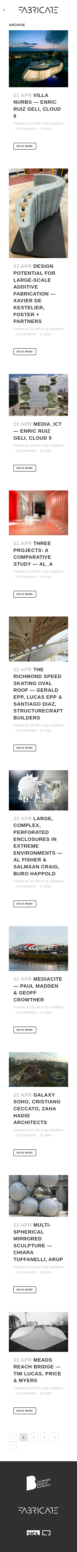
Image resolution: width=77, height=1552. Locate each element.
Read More (25, 146)
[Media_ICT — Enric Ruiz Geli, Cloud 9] (38, 395)
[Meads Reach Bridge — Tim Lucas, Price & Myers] (38, 1332)
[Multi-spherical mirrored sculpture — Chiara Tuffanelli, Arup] (38, 1196)
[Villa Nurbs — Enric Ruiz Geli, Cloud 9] (38, 58)
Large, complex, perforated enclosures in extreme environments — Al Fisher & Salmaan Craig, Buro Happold (37, 846)
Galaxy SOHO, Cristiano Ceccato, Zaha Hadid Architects (37, 1108)
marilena (56, 123)
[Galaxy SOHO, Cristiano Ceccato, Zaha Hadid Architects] (38, 1069)
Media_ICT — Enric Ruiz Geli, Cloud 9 (37, 430)
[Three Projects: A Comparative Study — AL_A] (38, 512)
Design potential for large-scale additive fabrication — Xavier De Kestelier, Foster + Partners (34, 293)
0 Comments (26, 129)
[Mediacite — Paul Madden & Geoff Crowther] (38, 948)
